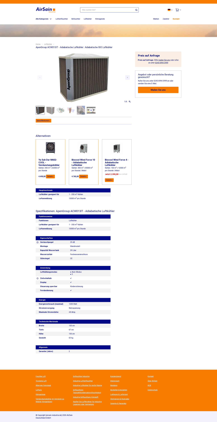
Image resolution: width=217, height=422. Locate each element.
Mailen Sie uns (158, 90)
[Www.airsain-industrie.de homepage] (47, 10)
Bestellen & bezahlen (118, 390)
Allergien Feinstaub (43, 385)
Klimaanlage (40, 394)
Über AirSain (152, 381)
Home (38, 44)
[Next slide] (127, 77)
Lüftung (39, 390)
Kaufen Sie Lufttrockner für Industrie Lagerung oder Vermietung (87, 403)
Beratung (113, 385)
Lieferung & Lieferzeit (119, 394)
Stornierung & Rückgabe (119, 399)
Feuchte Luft (41, 376)
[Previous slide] (40, 77)
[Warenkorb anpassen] (178, 10)
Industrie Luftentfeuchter (83, 381)
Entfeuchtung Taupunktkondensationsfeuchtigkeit (87, 391)
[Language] (170, 10)
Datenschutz (153, 390)
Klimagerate (100, 19)
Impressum (114, 381)
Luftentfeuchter (62, 19)
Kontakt (176, 19)
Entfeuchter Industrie (81, 376)
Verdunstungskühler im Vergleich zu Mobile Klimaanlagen (50, 400)
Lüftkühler (88, 19)
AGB (149, 385)
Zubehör (166, 19)
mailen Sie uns (164, 60)
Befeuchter (75, 19)
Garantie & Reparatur (118, 403)
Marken (156, 19)
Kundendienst (115, 376)
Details (50, 176)
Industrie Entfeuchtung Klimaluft (85, 397)
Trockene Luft (41, 381)
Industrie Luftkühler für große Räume (87, 385)
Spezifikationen (43, 121)
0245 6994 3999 (161, 63)
